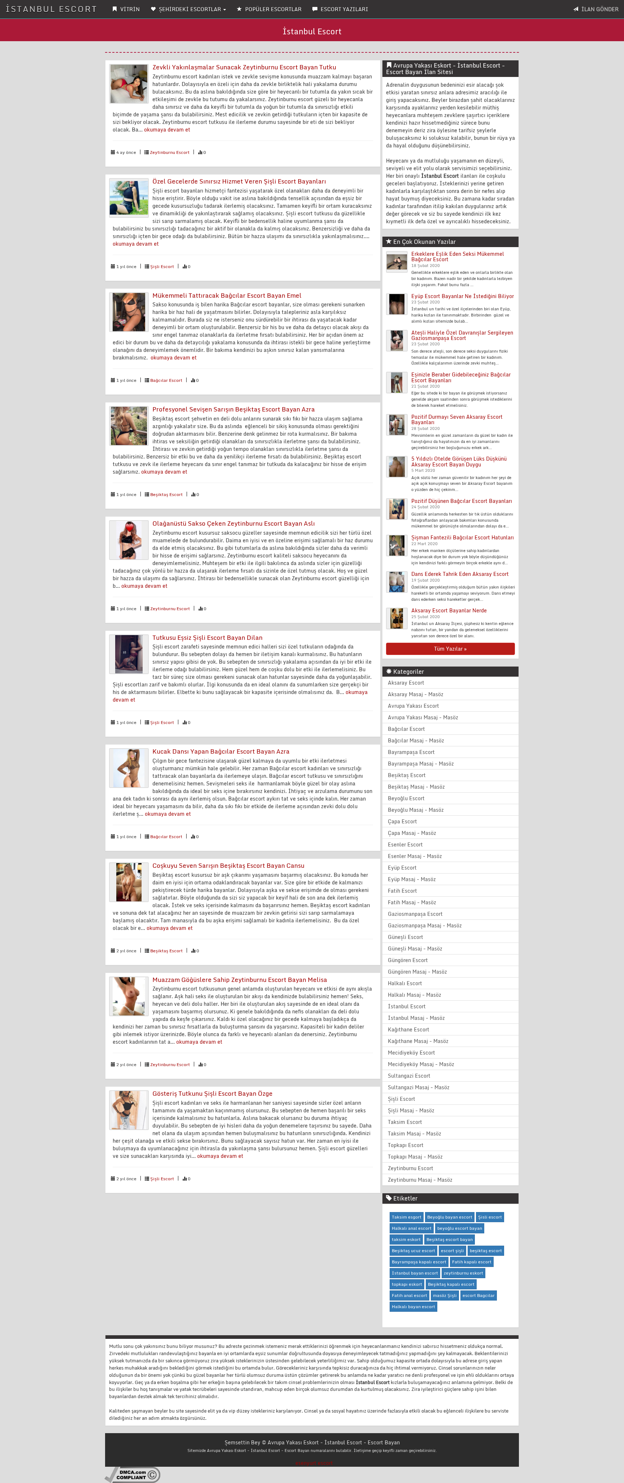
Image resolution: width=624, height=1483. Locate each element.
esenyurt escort (314, 1463)
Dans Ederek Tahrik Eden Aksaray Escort (460, 574)
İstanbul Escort (407, 1006)
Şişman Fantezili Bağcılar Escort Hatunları (462, 537)
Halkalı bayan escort (413, 1306)
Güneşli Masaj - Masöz (415, 948)
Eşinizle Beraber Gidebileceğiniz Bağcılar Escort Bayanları (461, 377)
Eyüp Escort (402, 867)
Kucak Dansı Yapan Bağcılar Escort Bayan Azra (221, 751)
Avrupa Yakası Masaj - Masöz (423, 717)
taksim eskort (406, 1239)
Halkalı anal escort (412, 1228)
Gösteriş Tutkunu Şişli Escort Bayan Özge (212, 1093)
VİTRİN (129, 9)
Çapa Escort (402, 821)
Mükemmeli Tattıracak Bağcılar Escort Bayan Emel (227, 295)
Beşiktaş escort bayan (449, 1239)
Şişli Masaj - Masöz (411, 1110)
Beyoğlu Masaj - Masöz (416, 810)
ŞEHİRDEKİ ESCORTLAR (189, 9)
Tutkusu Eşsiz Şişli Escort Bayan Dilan (207, 637)
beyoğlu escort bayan (459, 1228)
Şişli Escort (162, 266)
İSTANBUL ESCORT (51, 9)
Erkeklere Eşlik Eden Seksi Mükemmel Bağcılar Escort (457, 256)
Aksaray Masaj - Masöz (415, 694)
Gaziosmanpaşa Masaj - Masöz (425, 925)
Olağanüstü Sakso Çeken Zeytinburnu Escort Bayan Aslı (233, 523)
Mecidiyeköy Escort (411, 1052)
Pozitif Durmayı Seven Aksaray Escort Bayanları (457, 419)
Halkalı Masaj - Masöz (414, 995)
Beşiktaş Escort (166, 494)
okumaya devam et (167, 129)
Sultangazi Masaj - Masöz (419, 1087)
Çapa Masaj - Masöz (412, 833)
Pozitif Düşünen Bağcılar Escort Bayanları (461, 501)
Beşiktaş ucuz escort (413, 1250)
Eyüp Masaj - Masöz (412, 879)
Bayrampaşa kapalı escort (419, 1261)
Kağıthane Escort (408, 1029)
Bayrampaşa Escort (411, 752)
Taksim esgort (406, 1216)
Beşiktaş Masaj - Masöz (416, 787)
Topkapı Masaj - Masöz (415, 1156)
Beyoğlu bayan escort (449, 1216)
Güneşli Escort (405, 937)
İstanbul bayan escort (415, 1272)
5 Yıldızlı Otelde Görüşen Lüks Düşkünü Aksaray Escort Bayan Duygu (459, 461)
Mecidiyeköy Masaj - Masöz (421, 1064)
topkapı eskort (407, 1284)
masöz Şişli (445, 1295)
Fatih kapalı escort (471, 1261)
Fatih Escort (402, 891)
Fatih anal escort (409, 1295)
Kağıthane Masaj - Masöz (418, 1041)
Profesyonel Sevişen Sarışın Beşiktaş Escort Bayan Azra (233, 409)
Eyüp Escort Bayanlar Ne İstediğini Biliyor (462, 296)
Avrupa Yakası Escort (413, 706)
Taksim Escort (405, 1122)
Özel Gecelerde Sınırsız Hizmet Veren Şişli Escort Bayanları (239, 181)
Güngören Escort (408, 960)
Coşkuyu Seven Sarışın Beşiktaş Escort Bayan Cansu (228, 865)
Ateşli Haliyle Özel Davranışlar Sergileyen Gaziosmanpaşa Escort (462, 335)
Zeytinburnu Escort (170, 152)
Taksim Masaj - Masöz (414, 1133)
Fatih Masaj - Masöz (412, 902)
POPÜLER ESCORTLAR (273, 9)
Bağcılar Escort (166, 380)
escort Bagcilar (479, 1295)
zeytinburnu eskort (463, 1272)
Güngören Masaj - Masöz (417, 971)
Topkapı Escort (406, 1145)
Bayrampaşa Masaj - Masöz (421, 763)
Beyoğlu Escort (406, 798)
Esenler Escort (405, 844)
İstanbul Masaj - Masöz (416, 1018)
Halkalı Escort (405, 983)
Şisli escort (490, 1216)
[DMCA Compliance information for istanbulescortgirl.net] (132, 1474)
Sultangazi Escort (409, 1076)
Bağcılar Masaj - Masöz (416, 740)
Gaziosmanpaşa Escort (415, 914)
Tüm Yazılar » (450, 648)
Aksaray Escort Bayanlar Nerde (449, 610)
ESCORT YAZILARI (343, 9)
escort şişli (452, 1250)
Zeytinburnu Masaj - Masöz (420, 1180)
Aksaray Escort (406, 682)
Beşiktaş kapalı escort (451, 1284)
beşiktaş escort (486, 1250)
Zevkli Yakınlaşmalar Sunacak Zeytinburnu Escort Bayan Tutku (244, 67)
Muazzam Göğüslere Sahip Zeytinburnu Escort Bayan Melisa (239, 979)
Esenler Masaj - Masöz (415, 856)
